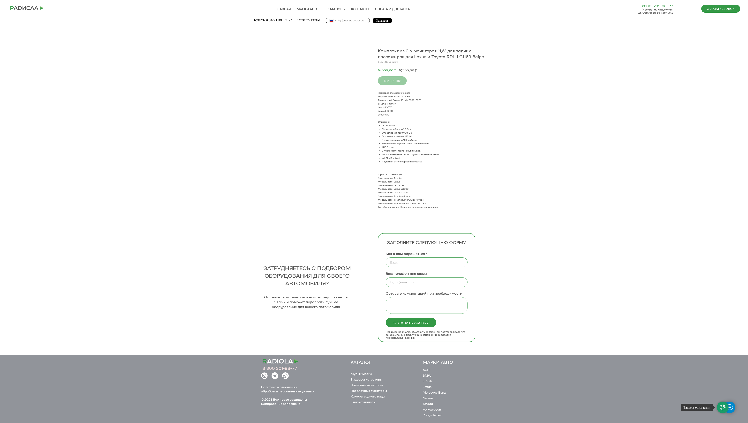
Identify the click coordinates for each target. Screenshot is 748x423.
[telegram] (691, 9)
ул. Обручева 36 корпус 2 (655, 12)
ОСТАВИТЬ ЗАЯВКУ (411, 322)
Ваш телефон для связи (406, 273)
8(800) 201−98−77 (656, 6)
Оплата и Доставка (392, 9)
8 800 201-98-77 (279, 368)
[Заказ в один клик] (723, 407)
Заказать (382, 20)
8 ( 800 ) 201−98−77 (279, 19)
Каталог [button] (335, 9)
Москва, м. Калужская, (657, 9)
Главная (283, 9)
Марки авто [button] (308, 9)
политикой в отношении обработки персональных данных (418, 336)
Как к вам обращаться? (406, 253)
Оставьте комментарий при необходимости (424, 293)
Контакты (360, 9)
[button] (720, 9)
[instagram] (683, 9)
